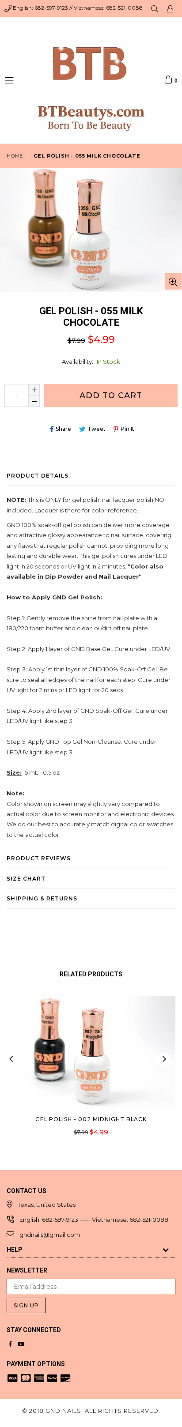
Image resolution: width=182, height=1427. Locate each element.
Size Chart (26, 878)
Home (15, 156)
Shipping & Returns (42, 898)
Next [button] (164, 1059)
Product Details (37, 475)
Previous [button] (11, 1059)
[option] (87, 1072)
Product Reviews (39, 858)
